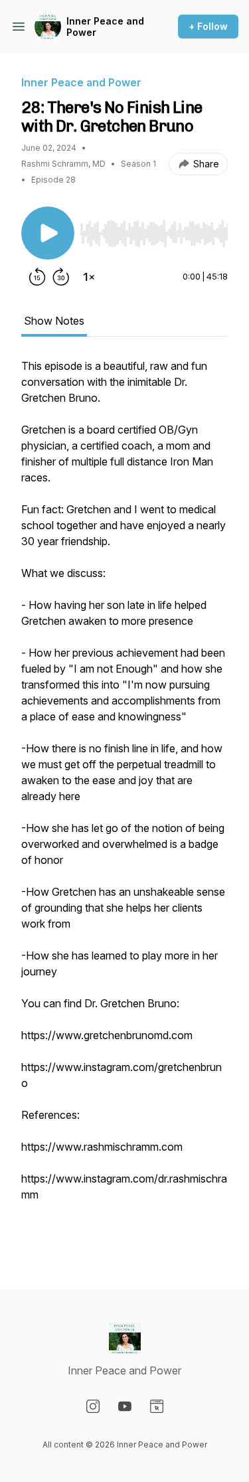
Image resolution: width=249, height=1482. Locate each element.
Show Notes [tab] (54, 320)
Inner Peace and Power (105, 27)
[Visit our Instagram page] (93, 1406)
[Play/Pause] (47, 233)
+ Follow (208, 26)
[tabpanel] (124, 803)
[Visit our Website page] (156, 1406)
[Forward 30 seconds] (61, 277)
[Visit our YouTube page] (124, 1406)
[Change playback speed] (89, 277)
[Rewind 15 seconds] (37, 277)
